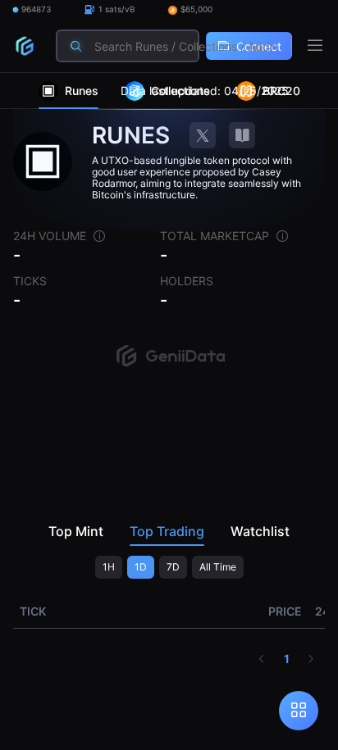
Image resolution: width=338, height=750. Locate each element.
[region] (169, 411)
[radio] (108, 567)
